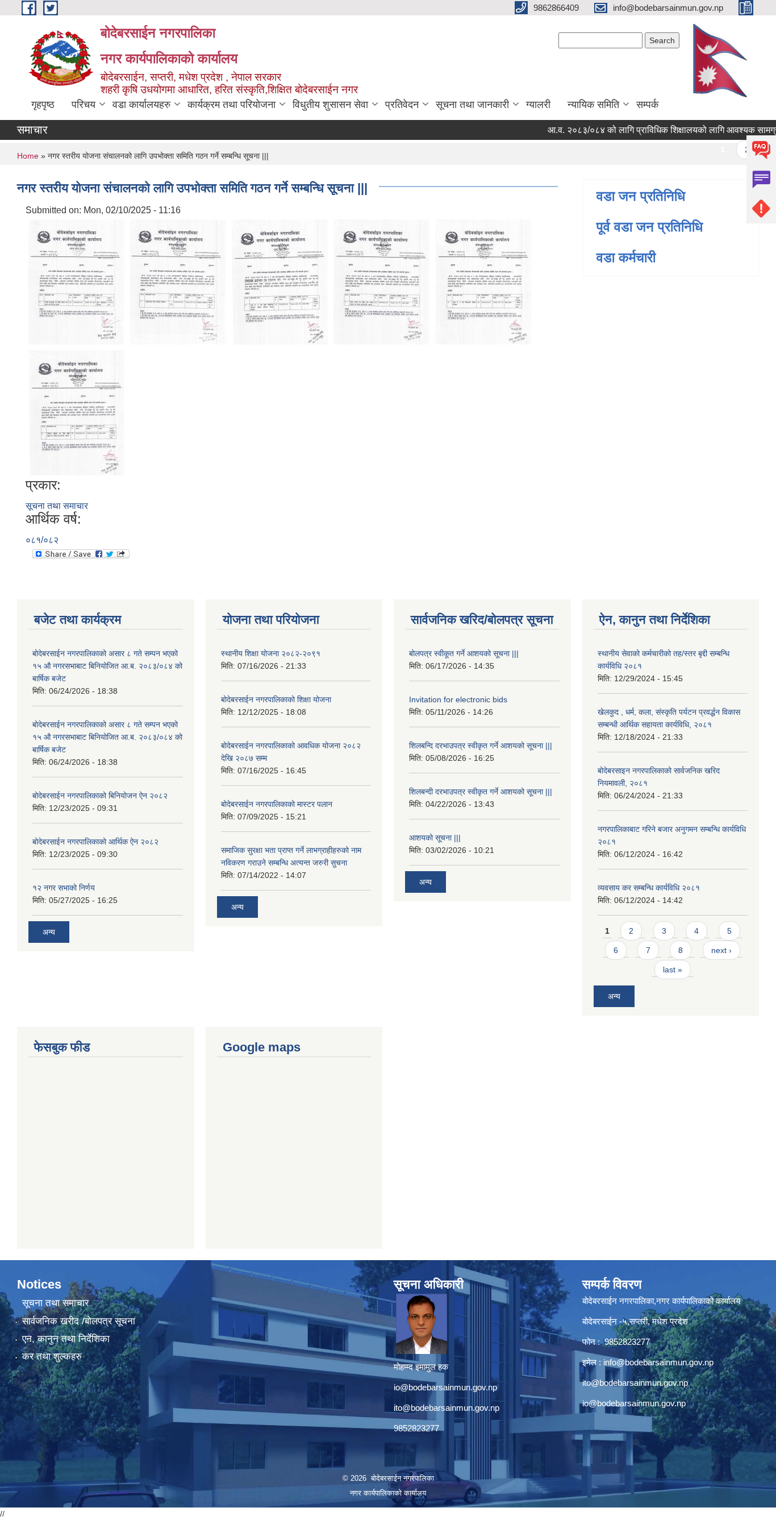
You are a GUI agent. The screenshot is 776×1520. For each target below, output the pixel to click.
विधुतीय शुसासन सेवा (330, 104)
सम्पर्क (647, 104)
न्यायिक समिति (593, 104)
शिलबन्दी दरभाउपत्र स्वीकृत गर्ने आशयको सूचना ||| (480, 791)
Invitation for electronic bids (458, 699)
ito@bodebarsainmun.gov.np (446, 1408)
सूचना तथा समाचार (57, 506)
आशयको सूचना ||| (435, 837)
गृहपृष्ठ (43, 104)
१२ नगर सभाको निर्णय (63, 887)
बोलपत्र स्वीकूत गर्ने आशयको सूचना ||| (464, 653)
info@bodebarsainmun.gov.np (658, 1362)
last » (672, 969)
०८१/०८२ (42, 540)
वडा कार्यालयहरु (141, 104)
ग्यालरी (538, 104)
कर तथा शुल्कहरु (52, 1356)
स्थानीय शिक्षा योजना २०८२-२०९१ (270, 653)
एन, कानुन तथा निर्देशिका (66, 1338)
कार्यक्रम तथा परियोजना (231, 104)
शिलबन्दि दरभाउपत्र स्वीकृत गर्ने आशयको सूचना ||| (480, 745)
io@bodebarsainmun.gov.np (445, 1387)
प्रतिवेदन (402, 104)
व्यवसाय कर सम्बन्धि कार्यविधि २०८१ (649, 887)
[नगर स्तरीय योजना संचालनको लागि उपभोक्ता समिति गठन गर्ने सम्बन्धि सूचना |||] (76, 281)
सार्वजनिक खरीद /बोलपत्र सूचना (78, 1321)
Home (28, 155)
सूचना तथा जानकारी (472, 104)
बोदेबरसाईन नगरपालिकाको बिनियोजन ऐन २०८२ (100, 795)
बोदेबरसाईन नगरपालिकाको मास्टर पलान (276, 804)
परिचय (83, 104)
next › (721, 950)
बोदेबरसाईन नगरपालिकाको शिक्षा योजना (276, 699)
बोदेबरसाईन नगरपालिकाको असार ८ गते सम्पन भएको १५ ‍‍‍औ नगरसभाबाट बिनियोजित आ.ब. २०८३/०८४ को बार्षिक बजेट (107, 666)
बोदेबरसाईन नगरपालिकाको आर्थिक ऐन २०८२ (95, 841)
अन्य (49, 932)
